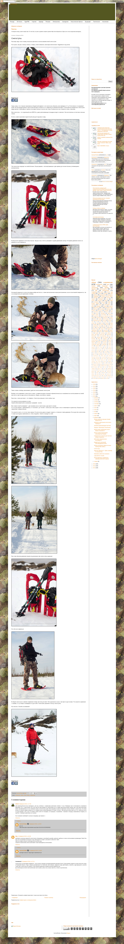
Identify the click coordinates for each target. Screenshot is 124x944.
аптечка (108, 297)
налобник (102, 309)
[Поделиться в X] (33, 793)
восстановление (102, 335)
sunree (101, 340)
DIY (112, 289)
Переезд (13, 29)
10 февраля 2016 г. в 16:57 (35, 850)
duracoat (93, 350)
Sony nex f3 (99, 348)
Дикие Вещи (95, 328)
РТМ (110, 341)
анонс (102, 292)
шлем (104, 325)
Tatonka (106, 323)
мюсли (93, 337)
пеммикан (109, 375)
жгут (100, 321)
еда (108, 284)
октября (96, 401)
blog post (106, 157)
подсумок (99, 317)
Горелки (34, 21)
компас (93, 374)
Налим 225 (102, 328)
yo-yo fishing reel (95, 365)
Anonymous (94, 157)
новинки (104, 342)
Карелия (93, 351)
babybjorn (106, 175)
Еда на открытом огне (106, 316)
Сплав (99, 304)
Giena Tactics (100, 347)
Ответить (17, 818)
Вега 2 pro (110, 365)
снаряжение (32, 795)
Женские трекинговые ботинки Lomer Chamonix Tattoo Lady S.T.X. (104, 143)
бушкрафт (105, 286)
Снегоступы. (97, 448)
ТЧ (96, 321)
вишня (93, 371)
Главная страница (48, 897)
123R (99, 354)
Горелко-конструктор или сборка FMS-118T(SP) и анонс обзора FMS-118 (104, 134)
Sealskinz (93, 348)
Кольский (109, 334)
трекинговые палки (97, 325)
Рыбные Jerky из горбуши (99, 208)
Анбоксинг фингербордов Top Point (102, 425)
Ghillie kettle (103, 355)
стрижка (94, 378)
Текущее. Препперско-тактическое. (102, 427)
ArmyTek (111, 314)
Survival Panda (23, 824)
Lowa (102, 323)
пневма (111, 352)
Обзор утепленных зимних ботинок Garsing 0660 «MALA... (102, 446)
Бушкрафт (88, 21)
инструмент (107, 304)
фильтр (108, 309)
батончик (100, 310)
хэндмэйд (94, 292)
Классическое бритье (77, 21)
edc (109, 303)
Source (104, 348)
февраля (96, 417)
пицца (93, 376)
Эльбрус (95, 324)
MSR (102, 327)
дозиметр (111, 351)
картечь (93, 372)
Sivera (107, 311)
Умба (98, 351)
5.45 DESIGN (105, 337)
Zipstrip (109, 361)
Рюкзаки (48, 21)
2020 (94, 388)
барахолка (100, 369)
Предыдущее (83, 897)
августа (96, 405)
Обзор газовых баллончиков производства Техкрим (101, 433)
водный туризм (95, 314)
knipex (98, 350)
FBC (96, 290)
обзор (25, 795)
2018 (94, 392)
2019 (94, 390)
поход (99, 293)
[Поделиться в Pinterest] (36, 793)
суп (112, 310)
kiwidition (111, 327)
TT (101, 307)
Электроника (56, 21)
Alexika (94, 318)
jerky (93, 306)
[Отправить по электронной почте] (30, 793)
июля (95, 407)
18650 (102, 345)
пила (110, 321)
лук (102, 352)
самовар (102, 376)
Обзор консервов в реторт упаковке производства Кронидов (101, 199)
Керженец (94, 341)
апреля (96, 413)
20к (106, 345)
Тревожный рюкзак (97, 320)
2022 (94, 384)
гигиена (111, 306)
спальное (96, 302)
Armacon (93, 310)
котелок (105, 321)
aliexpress (110, 294)
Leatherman (96, 316)
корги (94, 352)
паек (106, 300)
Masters (100, 331)
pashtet (103, 170)
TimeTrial (109, 359)
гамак (101, 351)
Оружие (94, 289)
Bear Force (96, 307)
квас (97, 372)
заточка (104, 320)
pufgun (102, 350)
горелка (106, 293)
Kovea (104, 306)
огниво (100, 330)
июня (95, 409)
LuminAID (103, 357)
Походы (12, 21)
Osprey (109, 347)
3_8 (107, 154)
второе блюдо (95, 303)
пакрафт (106, 352)
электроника (105, 290)
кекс (101, 372)
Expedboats (95, 355)
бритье (109, 313)
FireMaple (100, 299)
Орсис (99, 341)
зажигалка (109, 371)
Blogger (68, 933)
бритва (95, 309)
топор (111, 324)
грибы (103, 371)
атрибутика (94, 369)
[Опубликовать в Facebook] (35, 793)
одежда (107, 287)
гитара (105, 351)
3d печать (19, 21)
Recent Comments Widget (107, 181)
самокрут (98, 306)
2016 (94, 396)
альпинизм (102, 294)
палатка (93, 304)
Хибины (93, 342)
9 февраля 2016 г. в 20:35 (35, 824)
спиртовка (104, 344)
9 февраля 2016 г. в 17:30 (25, 804)
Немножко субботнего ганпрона (101, 453)
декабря (96, 397)
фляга (102, 311)
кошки (97, 374)
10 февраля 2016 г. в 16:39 (24, 836)
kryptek (96, 333)
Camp (97, 323)
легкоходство (103, 289)
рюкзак (95, 294)
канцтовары (103, 314)
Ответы (19, 821)
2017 (94, 394)
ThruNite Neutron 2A (101, 359)
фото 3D (94, 354)
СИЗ (103, 303)
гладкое (98, 371)
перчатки (106, 330)
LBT (94, 327)
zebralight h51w (103, 365)
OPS (106, 327)
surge (101, 364)
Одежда (41, 21)
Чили (105, 368)
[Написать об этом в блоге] (31, 793)
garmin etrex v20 (99, 362)
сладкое (100, 318)
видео (93, 317)
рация (109, 342)
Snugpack (105, 338)
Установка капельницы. (98, 217)
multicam (109, 333)
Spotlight (109, 348)
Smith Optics (103, 358)
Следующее (15, 897)
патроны (100, 300)
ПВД (112, 318)
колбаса (109, 372)
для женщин (101, 324)
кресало (98, 352)
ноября (96, 399)
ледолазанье (94, 330)
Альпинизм (105, 21)
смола (111, 376)
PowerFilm (97, 358)
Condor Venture (109, 354)
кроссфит (103, 374)
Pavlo (93, 170)
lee (107, 362)
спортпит (98, 337)
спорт (109, 344)
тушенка (97, 345)
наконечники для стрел (96, 375)
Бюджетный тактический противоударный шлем (100, 443)
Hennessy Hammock (96, 357)
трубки (99, 378)
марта (95, 415)
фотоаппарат (106, 318)
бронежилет (94, 335)
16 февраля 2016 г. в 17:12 (28, 861)
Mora (99, 338)
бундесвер (109, 369)
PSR (112, 293)
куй (110, 335)
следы (107, 376)
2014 (94, 465)
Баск (97, 313)
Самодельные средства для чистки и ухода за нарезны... (103, 436)
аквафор (109, 368)
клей (105, 372)
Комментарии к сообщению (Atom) (28, 900)
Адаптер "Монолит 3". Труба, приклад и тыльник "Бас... (103, 451)
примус (111, 330)
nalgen (111, 362)
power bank (94, 334)
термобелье (96, 311)
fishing (93, 362)
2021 (94, 386)
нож (107, 299)
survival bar (101, 334)
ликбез (22, 795)
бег (104, 369)
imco (105, 362)
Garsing (109, 320)
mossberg (103, 333)
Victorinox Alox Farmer (96, 361)
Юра (16, 836)
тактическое (95, 287)
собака (111, 317)
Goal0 (109, 355)
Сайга (111, 300)
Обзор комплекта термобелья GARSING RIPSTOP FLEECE (101, 458)
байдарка (109, 328)
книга (107, 324)
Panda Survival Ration (107, 296)
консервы (106, 310)
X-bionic (104, 361)
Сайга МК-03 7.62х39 (99, 455)
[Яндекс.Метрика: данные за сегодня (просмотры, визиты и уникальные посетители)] (16, 926)
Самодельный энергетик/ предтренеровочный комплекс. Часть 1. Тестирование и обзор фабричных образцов (104, 129)
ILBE (105, 347)
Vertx (93, 321)
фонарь (96, 297)
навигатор (109, 374)
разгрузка (105, 317)
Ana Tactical (110, 325)
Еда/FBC (27, 21)
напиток (103, 302)
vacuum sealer (108, 350)
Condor (109, 345)
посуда (102, 297)
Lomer (98, 327)
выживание (17, 795)
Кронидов (103, 313)
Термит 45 (99, 368)
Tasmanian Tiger (109, 307)
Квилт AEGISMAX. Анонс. (103, 145)
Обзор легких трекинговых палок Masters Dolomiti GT (102, 430)
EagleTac (93, 347)
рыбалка (97, 376)
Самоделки (65, 21)
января (96, 461)
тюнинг (93, 299)
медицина (96, 296)
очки (104, 375)
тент (92, 345)
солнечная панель (96, 344)
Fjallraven (95, 331)
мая (95, 411)
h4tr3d (17, 804)
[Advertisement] (102, 51)
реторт (93, 323)
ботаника (99, 342)
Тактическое (96, 21)
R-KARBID (106, 331)
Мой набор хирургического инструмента (100, 439)
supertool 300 (95, 364)
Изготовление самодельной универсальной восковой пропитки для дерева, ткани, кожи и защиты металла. (102, 189)
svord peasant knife (107, 364)
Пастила (105, 341)
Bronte (103, 354)
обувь (28, 795)
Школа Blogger (98, 258)
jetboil (111, 323)
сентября (96, 403)
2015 (94, 464)
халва (107, 378)
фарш (103, 378)
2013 (94, 467)
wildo (106, 340)
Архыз (109, 340)
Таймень (93, 368)
